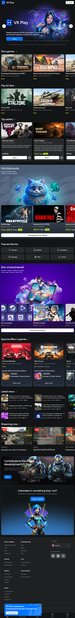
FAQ (22, 553)
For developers (8, 591)
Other (6, 588)
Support (6, 597)
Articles (6, 579)
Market (6, 559)
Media (6, 571)
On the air (23, 565)
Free (5, 548)
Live (22, 559)
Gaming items (8, 562)
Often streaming (25, 562)
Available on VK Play (10, 545)
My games (7, 553)
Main (22, 545)
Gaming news (8, 577)
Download (24, 550)
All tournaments (25, 577)
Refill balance (8, 565)
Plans (22, 548)
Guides (6, 582)
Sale (5, 550)
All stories (7, 574)
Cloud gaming (26, 542)
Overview (23, 574)
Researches (7, 599)
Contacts (7, 594)
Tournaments (25, 571)
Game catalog (9, 542)
